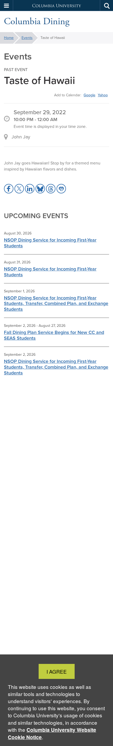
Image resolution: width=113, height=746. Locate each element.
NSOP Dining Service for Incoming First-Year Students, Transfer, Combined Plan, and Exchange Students (56, 303)
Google (89, 95)
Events (27, 38)
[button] (6, 5)
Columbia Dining (36, 22)
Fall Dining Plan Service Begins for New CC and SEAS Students (54, 335)
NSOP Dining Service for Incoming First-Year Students (50, 243)
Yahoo (103, 95)
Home (9, 38)
